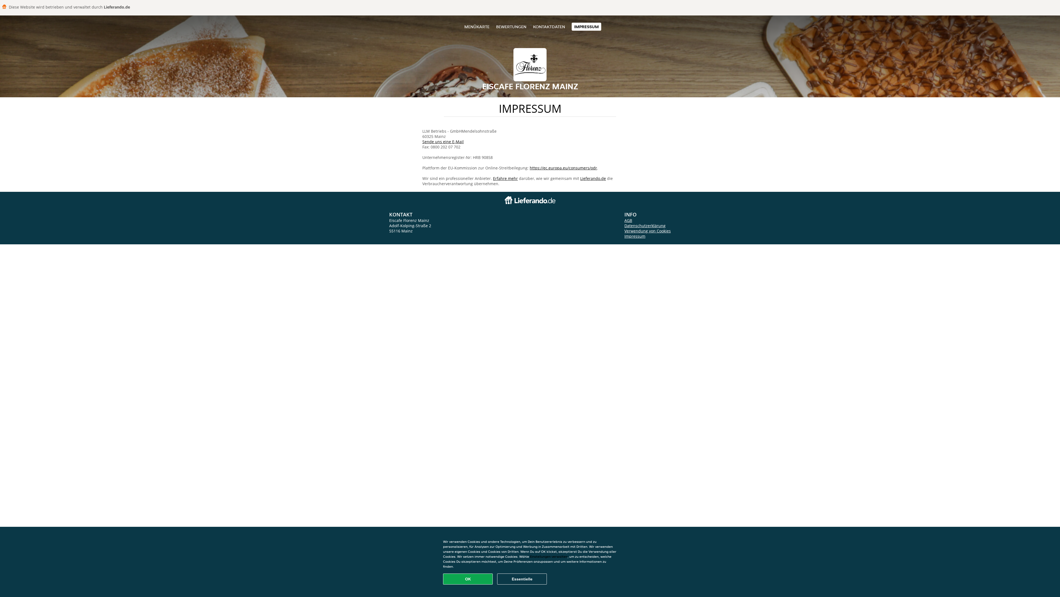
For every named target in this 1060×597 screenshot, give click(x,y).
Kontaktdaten (549, 27)
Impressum (586, 27)
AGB (628, 220)
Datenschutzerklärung (645, 225)
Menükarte (476, 27)
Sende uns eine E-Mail (443, 141)
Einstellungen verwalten (549, 556)
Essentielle (522, 579)
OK (468, 579)
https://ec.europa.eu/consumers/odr (563, 168)
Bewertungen (511, 27)
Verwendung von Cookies (647, 231)
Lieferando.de (593, 178)
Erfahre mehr (505, 178)
